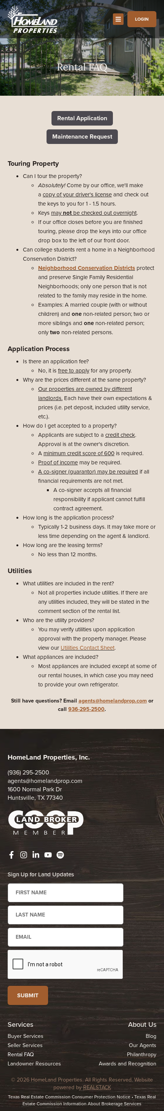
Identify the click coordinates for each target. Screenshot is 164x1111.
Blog (151, 1036)
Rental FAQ (21, 1055)
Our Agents (142, 1045)
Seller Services (25, 1045)
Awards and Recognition (127, 1064)
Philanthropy (141, 1055)
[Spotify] (60, 855)
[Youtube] (48, 855)
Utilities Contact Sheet (87, 648)
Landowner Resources (34, 1064)
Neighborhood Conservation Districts (86, 268)
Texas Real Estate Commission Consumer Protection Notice (69, 1096)
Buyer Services (25, 1036)
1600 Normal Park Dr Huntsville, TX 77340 (35, 793)
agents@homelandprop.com (113, 701)
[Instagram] (23, 855)
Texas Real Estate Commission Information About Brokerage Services (89, 1100)
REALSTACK (97, 1087)
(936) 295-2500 (28, 772)
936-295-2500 (86, 709)
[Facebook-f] (11, 855)
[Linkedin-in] (36, 855)
